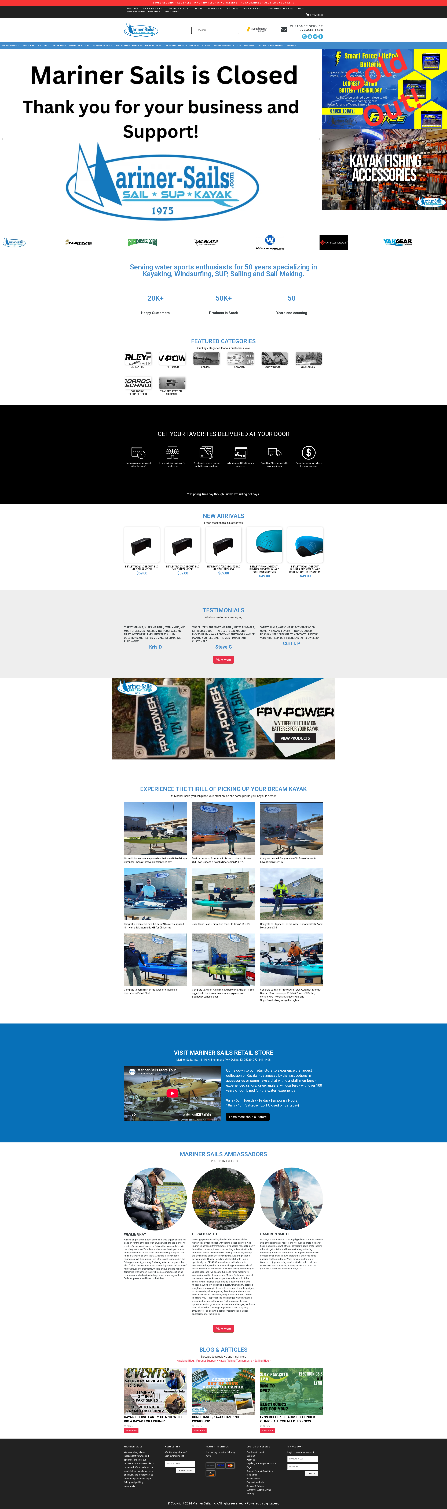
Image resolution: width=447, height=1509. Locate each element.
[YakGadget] (411, 242)
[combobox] (215, 30)
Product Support (252, 9)
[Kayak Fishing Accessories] (384, 169)
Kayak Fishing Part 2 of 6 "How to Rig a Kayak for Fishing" (153, 1419)
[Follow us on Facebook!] (320, 36)
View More (223, 659)
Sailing (42, 45)
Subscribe (186, 1470)
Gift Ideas (28, 45)
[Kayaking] (240, 358)
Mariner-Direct (173, 11)
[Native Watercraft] (155, 242)
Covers (206, 45)
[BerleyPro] (138, 358)
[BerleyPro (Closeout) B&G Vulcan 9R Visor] (142, 544)
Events (198, 9)
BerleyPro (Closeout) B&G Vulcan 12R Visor (223, 568)
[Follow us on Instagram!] (304, 36)
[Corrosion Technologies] (138, 383)
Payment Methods (255, 1482)
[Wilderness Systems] (347, 242)
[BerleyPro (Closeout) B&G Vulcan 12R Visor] (223, 544)
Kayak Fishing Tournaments (236, 1360)
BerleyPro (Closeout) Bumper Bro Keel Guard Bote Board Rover (264, 569)
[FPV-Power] (28, 242)
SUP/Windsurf (101, 45)
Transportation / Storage (180, 45)
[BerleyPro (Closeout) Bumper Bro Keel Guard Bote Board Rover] (264, 544)
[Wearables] (308, 358)
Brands (291, 45)
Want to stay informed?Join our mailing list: (176, 1454)
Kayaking (58, 45)
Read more (131, 1430)
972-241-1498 (132, 9)
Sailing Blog (262, 1360)
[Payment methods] (210, 1465)
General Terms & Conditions (260, 1471)
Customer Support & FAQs (259, 1490)
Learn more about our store (248, 1117)
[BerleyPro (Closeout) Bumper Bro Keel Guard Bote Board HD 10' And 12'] (305, 544)
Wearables (151, 45)
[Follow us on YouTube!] (309, 36)
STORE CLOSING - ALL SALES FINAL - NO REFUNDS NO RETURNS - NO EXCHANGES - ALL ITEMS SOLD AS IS (223, 3)
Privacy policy (253, 1478)
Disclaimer (252, 1475)
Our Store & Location (256, 1452)
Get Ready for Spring (270, 45)
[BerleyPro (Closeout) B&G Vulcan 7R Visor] (182, 544)
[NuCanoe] (219, 242)
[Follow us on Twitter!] (315, 36)
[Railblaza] (283, 242)
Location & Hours (152, 9)
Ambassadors (215, 9)
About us (251, 1460)
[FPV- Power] (172, 358)
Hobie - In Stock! (79, 45)
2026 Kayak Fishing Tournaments (143, 11)
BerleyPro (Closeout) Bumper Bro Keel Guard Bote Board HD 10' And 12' (305, 569)
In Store (249, 45)
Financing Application (178, 9)
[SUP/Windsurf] (274, 358)
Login (301, 9)
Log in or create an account (300, 1452)
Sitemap (250, 1493)
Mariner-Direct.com (226, 45)
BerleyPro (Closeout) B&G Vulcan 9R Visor (142, 568)
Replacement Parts (127, 45)
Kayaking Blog (186, 1360)
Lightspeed (271, 1503)
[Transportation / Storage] (172, 383)
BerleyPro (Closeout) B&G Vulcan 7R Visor (182, 568)
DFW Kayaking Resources (280, 9)
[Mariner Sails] (92, 242)
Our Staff (251, 1456)
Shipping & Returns (256, 1486)
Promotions (9, 45)
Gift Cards (232, 9)
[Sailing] (206, 358)
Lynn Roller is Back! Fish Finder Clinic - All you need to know (287, 1419)
